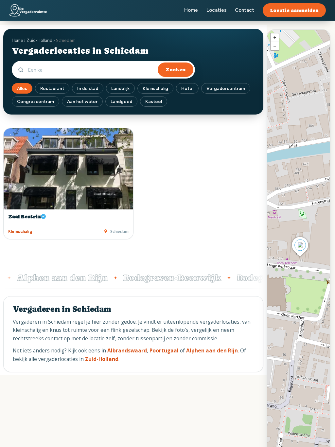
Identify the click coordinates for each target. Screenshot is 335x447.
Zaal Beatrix (24, 217)
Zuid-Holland (39, 40)
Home (191, 10)
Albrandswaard (127, 350)
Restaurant (52, 88)
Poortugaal (164, 350)
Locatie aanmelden (294, 10)
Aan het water (82, 101)
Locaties (216, 10)
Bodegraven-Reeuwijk (163, 278)
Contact (244, 10)
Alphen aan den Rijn (53, 278)
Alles (22, 88)
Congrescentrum (35, 101)
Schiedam (119, 231)
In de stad (87, 88)
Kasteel (153, 101)
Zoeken (175, 70)
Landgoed (121, 101)
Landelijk (120, 88)
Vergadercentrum (225, 88)
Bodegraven (253, 278)
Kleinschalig (155, 88)
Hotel (187, 88)
